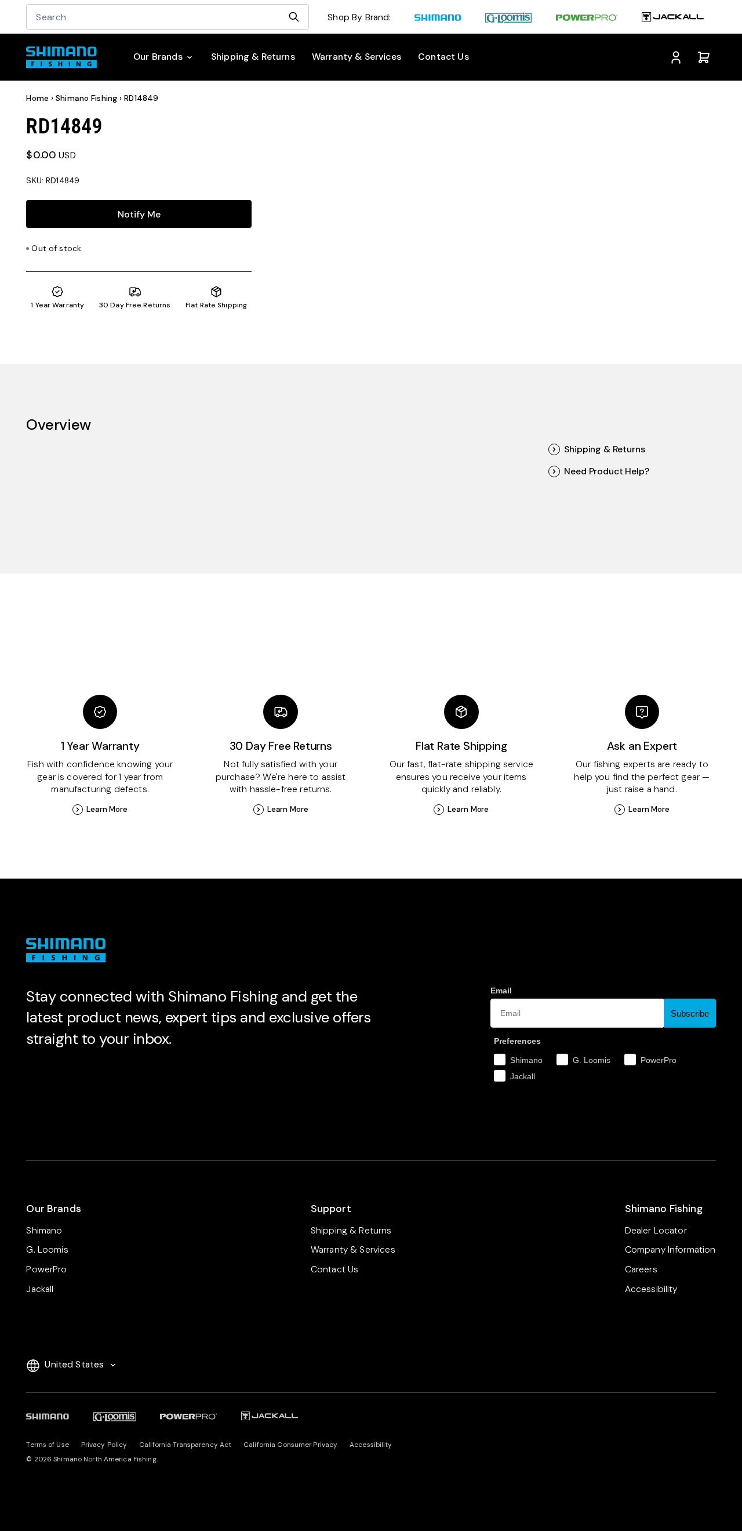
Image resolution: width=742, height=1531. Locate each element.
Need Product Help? (606, 471)
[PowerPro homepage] (587, 18)
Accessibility (371, 1444)
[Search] (293, 17)
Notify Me (139, 214)
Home (37, 98)
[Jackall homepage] (672, 18)
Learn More (107, 809)
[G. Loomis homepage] (508, 18)
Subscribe (690, 1013)
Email (501, 990)
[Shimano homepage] (437, 18)
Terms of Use (47, 1444)
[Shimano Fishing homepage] (66, 57)
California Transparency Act (185, 1444)
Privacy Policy (104, 1444)
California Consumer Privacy (290, 1444)
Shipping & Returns (604, 449)
